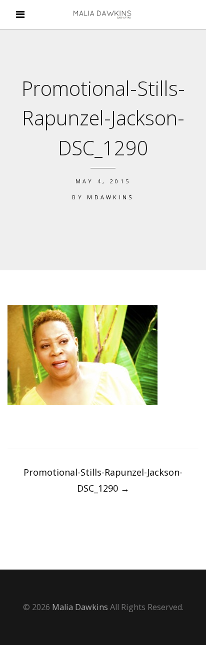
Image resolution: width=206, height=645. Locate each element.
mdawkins (110, 197)
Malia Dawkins (80, 607)
